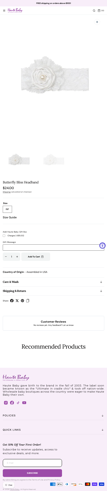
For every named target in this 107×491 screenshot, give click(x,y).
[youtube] (24, 403)
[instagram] (6, 403)
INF (9, 210)
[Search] (94, 10)
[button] (4, 10)
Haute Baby (15, 489)
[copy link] (27, 301)
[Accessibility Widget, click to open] (102, 245)
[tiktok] (18, 403)
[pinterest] (22, 301)
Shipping (7, 192)
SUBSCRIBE (32, 473)
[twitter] (17, 301)
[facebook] (12, 301)
